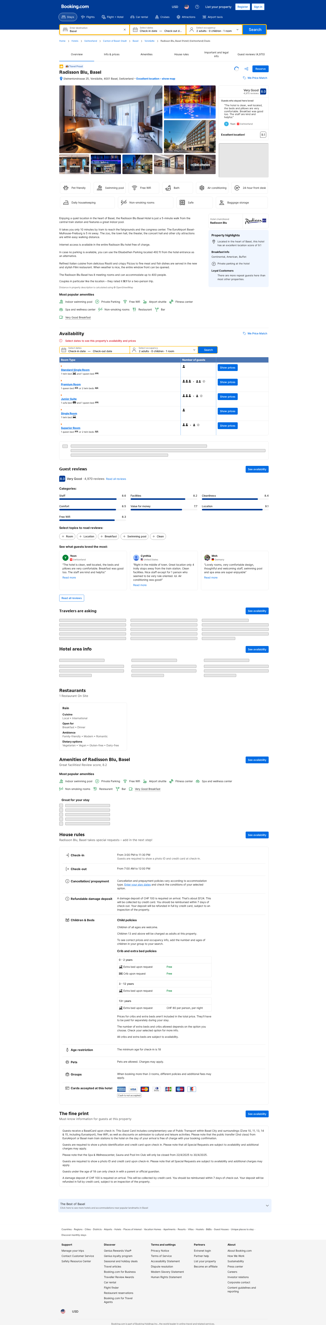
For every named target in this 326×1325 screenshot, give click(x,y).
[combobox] (95, 31)
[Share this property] (246, 68)
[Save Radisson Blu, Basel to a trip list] (236, 68)
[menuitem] (67, 17)
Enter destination (79, 28)
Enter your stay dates (137, 1301)
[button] (244, 158)
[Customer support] (197, 6)
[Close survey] (263, 1193)
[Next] (265, 116)
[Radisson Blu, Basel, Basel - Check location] (61, 78)
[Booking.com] (75, 7)
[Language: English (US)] (186, 6)
